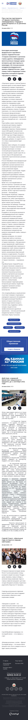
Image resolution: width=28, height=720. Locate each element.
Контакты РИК (19, 663)
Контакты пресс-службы (7, 668)
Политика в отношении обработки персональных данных (14, 704)
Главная (4, 8)
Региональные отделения (7, 664)
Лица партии (18, 661)
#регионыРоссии (14, 331)
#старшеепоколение (13, 323)
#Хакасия (8, 327)
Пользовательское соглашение (14, 700)
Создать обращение (14, 349)
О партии (5, 661)
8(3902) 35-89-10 (14, 675)
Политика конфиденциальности (14, 702)
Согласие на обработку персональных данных (14, 706)
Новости (22, 8)
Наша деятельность (13, 8)
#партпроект (19, 327)
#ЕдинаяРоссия (14, 320)
